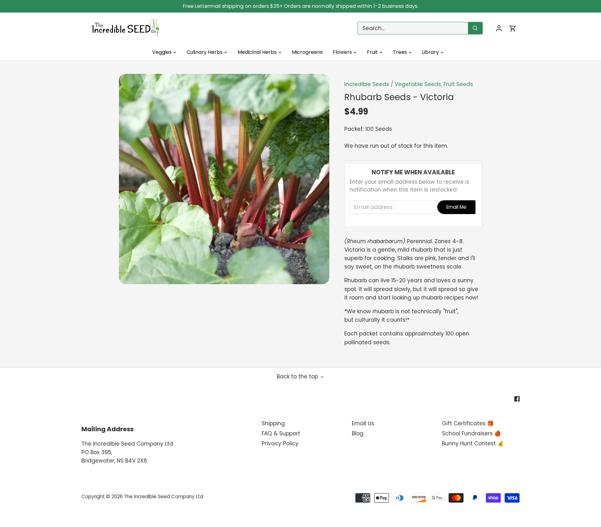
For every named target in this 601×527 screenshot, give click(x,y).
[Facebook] (517, 398)
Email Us (363, 423)
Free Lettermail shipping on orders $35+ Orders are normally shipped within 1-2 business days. (300, 6)
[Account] (499, 28)
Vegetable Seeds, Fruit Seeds (434, 84)
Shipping (273, 423)
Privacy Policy (280, 443)
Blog (357, 433)
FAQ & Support (281, 433)
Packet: (354, 129)
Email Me (456, 207)
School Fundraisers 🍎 (471, 433)
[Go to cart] (512, 28)
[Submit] (475, 28)
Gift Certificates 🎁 (468, 423)
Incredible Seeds (366, 84)
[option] (224, 179)
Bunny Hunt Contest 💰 (473, 443)
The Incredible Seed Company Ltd (163, 496)
